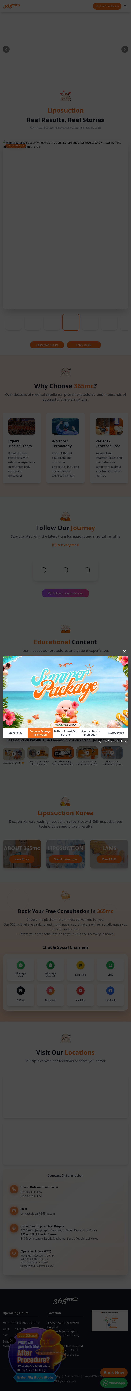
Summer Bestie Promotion (90, 733)
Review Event (116, 732)
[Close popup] (124, 651)
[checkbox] (100, 741)
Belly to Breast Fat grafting (65, 733)
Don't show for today (116, 741)
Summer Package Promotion (40, 733)
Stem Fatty (15, 732)
